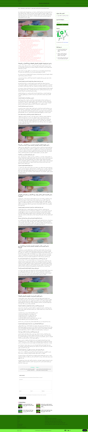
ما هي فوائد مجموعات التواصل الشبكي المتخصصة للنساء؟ (28, 54)
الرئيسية (20, 3)
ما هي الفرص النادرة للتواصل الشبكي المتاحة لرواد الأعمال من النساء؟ (29, 52)
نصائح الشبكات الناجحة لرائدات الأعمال (50, 418)
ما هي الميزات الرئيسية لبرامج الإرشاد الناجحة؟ (27, 43)
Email (31, 391)
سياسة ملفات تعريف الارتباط (21, 427)
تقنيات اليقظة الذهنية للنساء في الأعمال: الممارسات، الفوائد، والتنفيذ (62, 50)
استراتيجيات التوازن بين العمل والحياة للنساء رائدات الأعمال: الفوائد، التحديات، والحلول (47, 405)
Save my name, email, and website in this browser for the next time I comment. (33, 394)
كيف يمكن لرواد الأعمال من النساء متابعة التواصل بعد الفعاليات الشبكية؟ (30, 57)
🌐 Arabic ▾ (85, 430)
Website (43, 391)
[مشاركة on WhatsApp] (70, 430)
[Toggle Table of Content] (42, 38)
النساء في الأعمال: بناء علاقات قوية (63, 15)
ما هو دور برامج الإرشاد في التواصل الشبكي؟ (26, 42)
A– (20, 430)
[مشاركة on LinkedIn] (68, 430)
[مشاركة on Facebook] (65, 430)
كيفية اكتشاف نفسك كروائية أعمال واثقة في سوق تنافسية (53, 421)
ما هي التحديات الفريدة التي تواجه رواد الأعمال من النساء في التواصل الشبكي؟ (30, 49)
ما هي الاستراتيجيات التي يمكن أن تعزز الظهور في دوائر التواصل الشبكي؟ (30, 60)
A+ (18, 430)
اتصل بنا (42, 5)
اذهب (62, 24)
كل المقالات (67, 3)
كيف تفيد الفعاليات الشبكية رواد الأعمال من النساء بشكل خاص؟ (29, 44)
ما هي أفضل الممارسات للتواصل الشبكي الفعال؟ (26, 56)
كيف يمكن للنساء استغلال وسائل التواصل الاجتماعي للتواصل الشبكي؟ (30, 41)
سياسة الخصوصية (20, 424)
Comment (21, 379)
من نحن (46, 5)
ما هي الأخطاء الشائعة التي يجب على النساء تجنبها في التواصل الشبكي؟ (30, 58)
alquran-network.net (44, 3)
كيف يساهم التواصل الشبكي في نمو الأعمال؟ (26, 46)
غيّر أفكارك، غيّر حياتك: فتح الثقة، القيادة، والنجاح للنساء (53, 419)
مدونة (18, 422)
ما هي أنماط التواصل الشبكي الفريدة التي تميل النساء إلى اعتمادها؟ (30, 51)
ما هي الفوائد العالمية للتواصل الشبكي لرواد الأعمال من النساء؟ (28, 45)
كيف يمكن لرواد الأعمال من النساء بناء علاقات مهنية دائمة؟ (28, 59)
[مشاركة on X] (67, 430)
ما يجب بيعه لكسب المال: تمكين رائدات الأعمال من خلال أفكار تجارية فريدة (56, 424)
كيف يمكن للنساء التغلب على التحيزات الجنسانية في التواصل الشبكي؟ (30, 50)
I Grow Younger (65, 42)
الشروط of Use (19, 425)
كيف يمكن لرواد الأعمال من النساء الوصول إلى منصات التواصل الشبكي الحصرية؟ (31, 53)
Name (20, 391)
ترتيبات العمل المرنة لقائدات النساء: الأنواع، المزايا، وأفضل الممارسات (63, 58)
